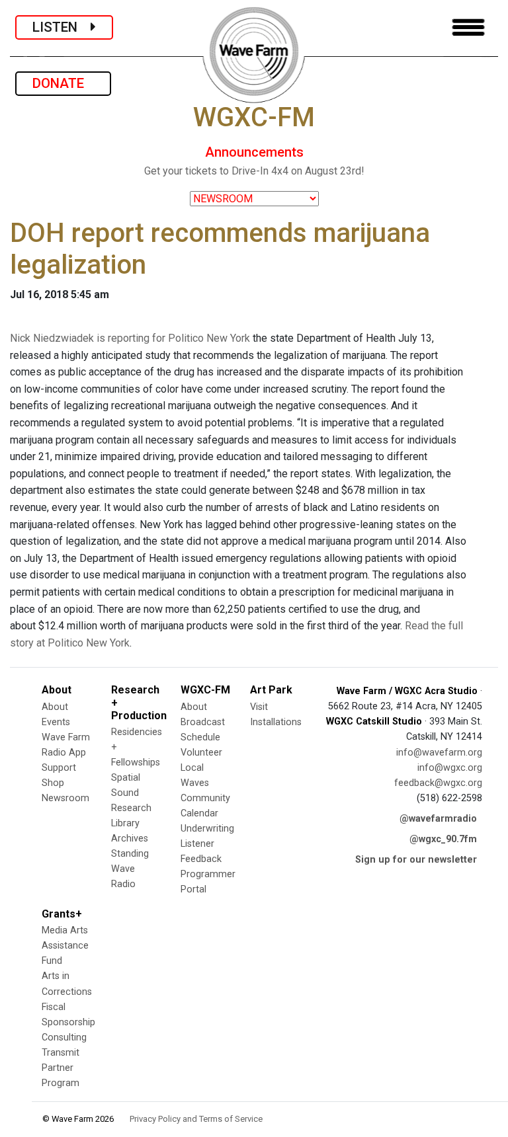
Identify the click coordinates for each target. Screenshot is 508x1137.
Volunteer (201, 752)
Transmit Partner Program (60, 1068)
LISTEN (61, 27)
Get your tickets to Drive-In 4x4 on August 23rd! (254, 171)
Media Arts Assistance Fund (65, 945)
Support (59, 767)
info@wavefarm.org (439, 752)
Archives (129, 838)
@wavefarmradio (438, 818)
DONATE (63, 83)
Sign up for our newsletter (416, 859)
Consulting (64, 1037)
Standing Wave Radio (130, 869)
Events (56, 722)
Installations (276, 722)
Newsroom (65, 798)
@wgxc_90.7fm (443, 839)
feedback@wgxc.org (438, 783)
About (55, 707)
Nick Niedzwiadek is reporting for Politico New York (130, 338)
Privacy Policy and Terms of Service (196, 1119)
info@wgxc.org (449, 767)
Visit (259, 707)
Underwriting (207, 828)
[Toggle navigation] (468, 27)
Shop (53, 783)
